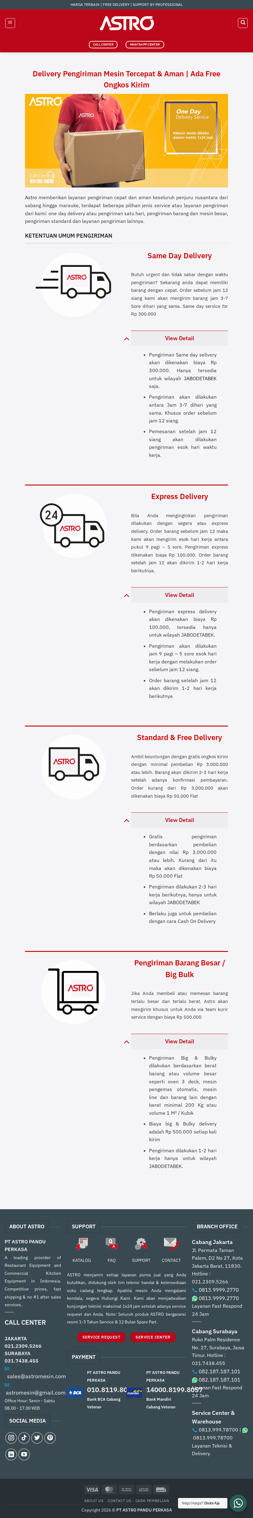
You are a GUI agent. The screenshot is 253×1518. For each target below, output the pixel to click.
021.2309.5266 (23, 1346)
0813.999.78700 (218, 1430)
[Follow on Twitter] (37, 1438)
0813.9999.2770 (219, 1289)
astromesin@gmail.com (36, 1392)
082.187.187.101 (219, 1371)
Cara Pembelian (152, 1500)
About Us (94, 1500)
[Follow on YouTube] (24, 1454)
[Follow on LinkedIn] (11, 1454)
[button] (10, 23)
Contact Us (119, 1500)
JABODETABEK (200, 378)
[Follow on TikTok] (24, 1438)
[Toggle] (126, 338)
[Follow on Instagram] (11, 1438)
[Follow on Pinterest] (50, 1438)
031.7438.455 (22, 1361)
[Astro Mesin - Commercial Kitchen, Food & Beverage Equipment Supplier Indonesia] (126, 23)
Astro (31, 197)
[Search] (243, 23)
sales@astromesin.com (36, 1376)
